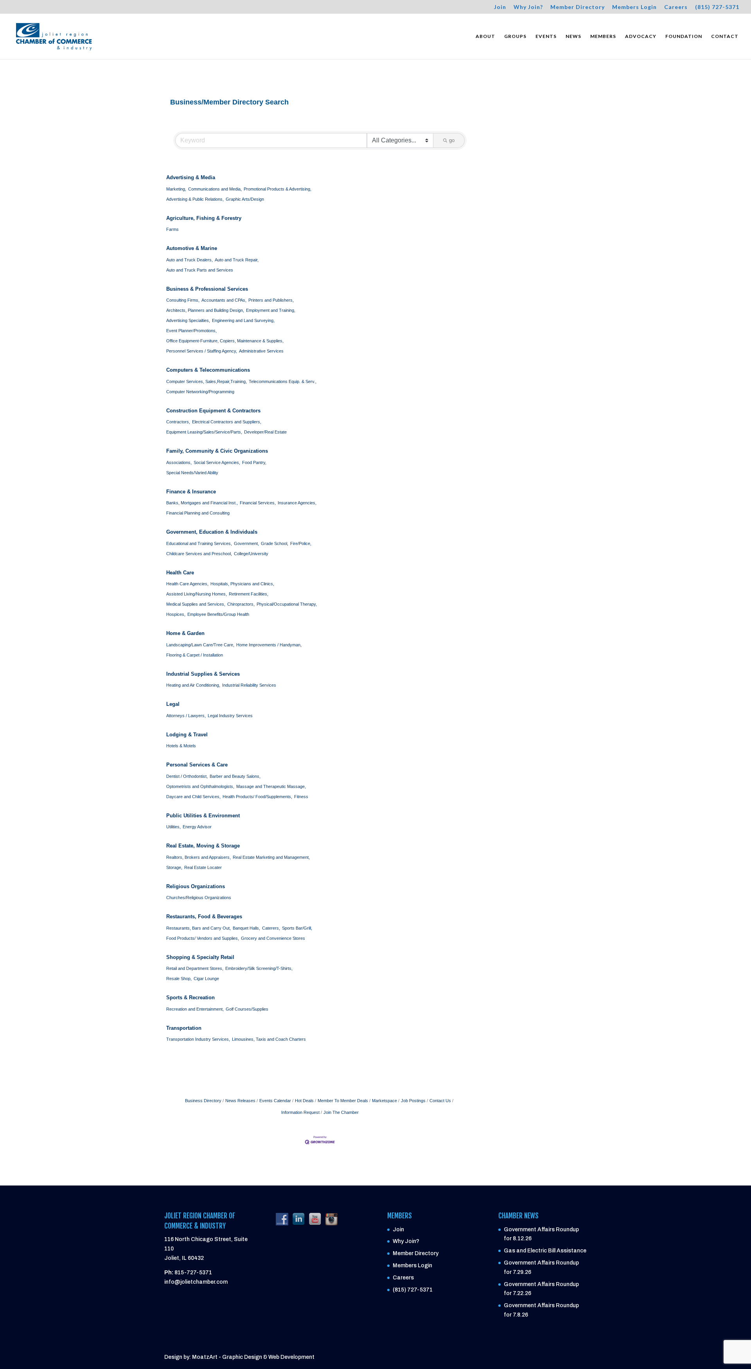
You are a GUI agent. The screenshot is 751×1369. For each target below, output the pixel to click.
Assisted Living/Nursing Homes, (196, 594)
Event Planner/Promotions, (191, 330)
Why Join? (528, 7)
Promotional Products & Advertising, (277, 189)
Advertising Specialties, (188, 320)
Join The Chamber (341, 1112)
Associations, (179, 462)
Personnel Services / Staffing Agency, (201, 351)
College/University (251, 553)
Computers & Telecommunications (208, 370)
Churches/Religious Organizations (198, 897)
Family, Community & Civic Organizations (217, 451)
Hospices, (175, 614)
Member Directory (577, 7)
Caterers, (271, 928)
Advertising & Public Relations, (195, 199)
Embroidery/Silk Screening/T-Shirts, (259, 968)
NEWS (573, 36)
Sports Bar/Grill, (297, 928)
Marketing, (176, 189)
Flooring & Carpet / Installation (194, 655)
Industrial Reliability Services (249, 685)
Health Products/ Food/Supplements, (257, 796)
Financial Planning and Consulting (198, 513)
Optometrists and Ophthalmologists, (200, 786)
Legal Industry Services (230, 715)
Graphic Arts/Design (245, 199)
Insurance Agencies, (297, 502)
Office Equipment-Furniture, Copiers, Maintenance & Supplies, (225, 340)
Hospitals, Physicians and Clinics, (242, 583)
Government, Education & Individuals (211, 532)
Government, (246, 543)
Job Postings (413, 1100)
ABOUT (485, 36)
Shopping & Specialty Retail (200, 957)
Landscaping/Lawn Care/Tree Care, (200, 644)
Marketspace (384, 1100)
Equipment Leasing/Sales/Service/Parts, (204, 432)
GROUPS (515, 36)
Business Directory (203, 1100)
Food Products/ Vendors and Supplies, (202, 938)
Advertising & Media (190, 177)
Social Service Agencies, (217, 462)
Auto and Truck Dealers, (189, 259)
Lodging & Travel (187, 735)
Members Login (634, 7)
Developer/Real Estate (265, 432)
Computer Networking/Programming (200, 391)
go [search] (452, 140)
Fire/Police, (300, 543)
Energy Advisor (197, 826)
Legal (173, 704)
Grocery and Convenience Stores (273, 938)
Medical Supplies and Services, (195, 604)
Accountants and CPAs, (223, 300)
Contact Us (440, 1100)
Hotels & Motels (181, 745)
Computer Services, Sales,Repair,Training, (206, 381)
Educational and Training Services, (199, 543)
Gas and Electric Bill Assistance (545, 1251)
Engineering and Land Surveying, (243, 320)
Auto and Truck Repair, (237, 259)
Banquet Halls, (246, 928)
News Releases (240, 1100)
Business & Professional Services (207, 289)
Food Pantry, (254, 462)
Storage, (174, 867)
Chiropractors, (241, 604)
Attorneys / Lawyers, (186, 715)
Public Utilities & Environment (203, 816)
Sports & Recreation (190, 997)
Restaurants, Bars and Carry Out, (198, 928)
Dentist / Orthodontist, (187, 776)
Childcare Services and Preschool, (199, 553)
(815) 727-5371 (717, 7)
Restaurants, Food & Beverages (204, 916)
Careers (676, 7)
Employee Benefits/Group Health (218, 614)
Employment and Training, (270, 310)
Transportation (183, 1028)
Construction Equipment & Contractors (213, 411)
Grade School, (274, 543)
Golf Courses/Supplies (247, 1009)
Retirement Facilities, (248, 594)
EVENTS (546, 36)
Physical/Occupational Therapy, (287, 604)
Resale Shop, (179, 978)
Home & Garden (185, 633)
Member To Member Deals (343, 1100)
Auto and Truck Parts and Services (199, 270)
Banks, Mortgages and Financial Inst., (202, 502)
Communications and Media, (215, 189)
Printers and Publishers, (271, 300)
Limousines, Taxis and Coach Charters (269, 1039)
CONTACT (724, 36)
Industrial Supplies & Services (203, 674)
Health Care (180, 573)
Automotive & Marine (191, 248)
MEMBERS (603, 36)
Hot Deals (304, 1100)
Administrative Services (261, 351)
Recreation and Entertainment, (195, 1009)
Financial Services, (258, 502)
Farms (172, 229)
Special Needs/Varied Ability (192, 472)
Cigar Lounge (206, 978)
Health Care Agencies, (187, 583)
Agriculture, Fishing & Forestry (203, 218)
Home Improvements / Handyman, (269, 644)
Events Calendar (275, 1100)
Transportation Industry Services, (198, 1039)
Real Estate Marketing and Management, (271, 857)
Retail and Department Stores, (194, 968)
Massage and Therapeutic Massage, (271, 786)
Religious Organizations (195, 886)
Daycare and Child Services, (193, 796)
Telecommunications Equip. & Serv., (282, 381)
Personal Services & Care (197, 765)
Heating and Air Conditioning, (193, 685)
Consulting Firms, (182, 300)
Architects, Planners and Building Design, (205, 310)
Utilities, (173, 826)
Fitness (301, 796)
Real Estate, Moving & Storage (203, 846)
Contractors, (178, 421)
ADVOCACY (640, 36)
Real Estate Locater (203, 867)
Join (500, 7)
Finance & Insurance (191, 492)
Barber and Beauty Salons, (235, 776)
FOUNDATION (683, 36)
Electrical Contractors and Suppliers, (226, 421)
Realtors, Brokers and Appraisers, (198, 857)
